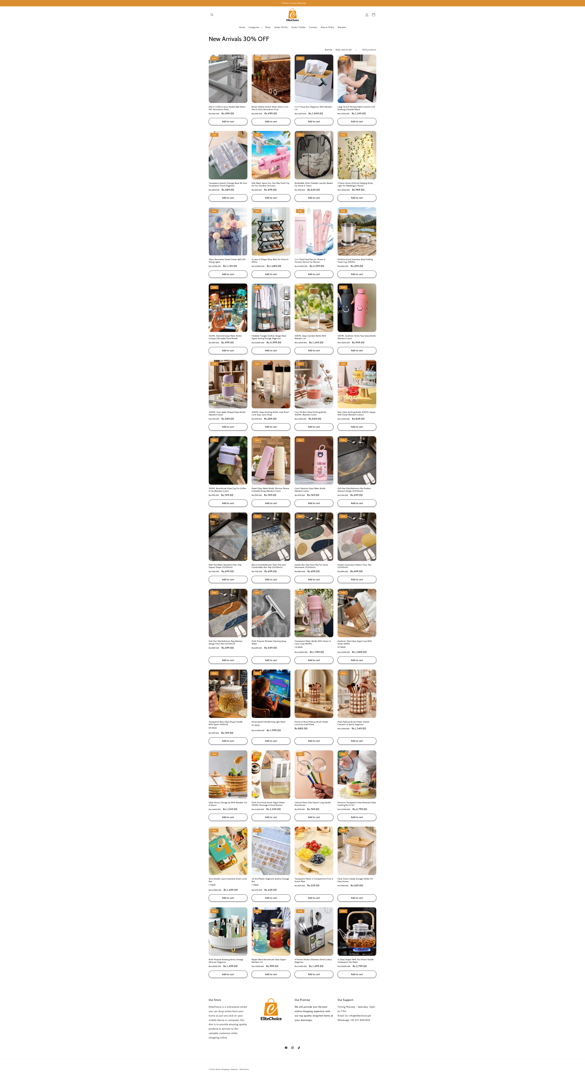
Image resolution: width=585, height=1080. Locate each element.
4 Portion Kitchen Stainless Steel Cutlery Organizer (313, 960)
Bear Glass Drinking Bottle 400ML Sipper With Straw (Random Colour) (357, 413)
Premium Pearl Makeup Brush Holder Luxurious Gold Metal (311, 723)
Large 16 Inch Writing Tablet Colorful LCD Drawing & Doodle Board (356, 108)
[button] (212, 14)
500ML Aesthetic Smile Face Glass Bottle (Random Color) (357, 337)
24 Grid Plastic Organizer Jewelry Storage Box (270, 880)
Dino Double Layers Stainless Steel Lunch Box (228, 880)
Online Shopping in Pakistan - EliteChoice (232, 1069)
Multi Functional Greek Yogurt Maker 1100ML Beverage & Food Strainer (268, 803)
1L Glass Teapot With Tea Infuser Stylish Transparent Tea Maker (356, 960)
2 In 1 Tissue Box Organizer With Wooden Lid (313, 108)
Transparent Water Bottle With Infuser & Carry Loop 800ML (313, 642)
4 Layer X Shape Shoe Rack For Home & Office (270, 260)
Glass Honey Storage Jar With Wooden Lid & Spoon (228, 803)
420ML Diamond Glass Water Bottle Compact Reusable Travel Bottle (225, 337)
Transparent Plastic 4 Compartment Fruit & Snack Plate (314, 880)
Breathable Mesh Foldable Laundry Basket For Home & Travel (314, 184)
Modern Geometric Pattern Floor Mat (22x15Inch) (354, 566)
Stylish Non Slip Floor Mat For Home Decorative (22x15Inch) (311, 566)
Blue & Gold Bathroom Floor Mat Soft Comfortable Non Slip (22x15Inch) (269, 566)
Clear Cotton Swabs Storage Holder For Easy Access (355, 880)
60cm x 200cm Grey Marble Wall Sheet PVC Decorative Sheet (227, 108)
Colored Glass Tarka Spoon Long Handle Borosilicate (313, 803)
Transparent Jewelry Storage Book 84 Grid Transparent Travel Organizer (228, 184)
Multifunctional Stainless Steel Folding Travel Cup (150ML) (355, 260)
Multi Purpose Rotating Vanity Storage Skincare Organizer (226, 960)
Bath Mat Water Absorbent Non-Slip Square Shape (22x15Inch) (225, 566)
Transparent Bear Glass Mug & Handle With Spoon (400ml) (226, 723)
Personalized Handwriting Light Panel (268, 722)
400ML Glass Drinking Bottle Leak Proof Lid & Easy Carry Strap (270, 413)
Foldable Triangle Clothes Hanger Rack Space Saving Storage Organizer (269, 337)
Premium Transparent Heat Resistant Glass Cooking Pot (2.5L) (357, 803)
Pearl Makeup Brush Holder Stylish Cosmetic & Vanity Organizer (353, 723)
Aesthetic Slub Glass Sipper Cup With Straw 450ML (355, 642)
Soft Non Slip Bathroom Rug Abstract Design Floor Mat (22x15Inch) (226, 642)
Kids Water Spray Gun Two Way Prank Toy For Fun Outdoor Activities (271, 184)
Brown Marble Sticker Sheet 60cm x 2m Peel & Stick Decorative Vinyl (270, 108)
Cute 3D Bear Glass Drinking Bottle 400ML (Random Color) (310, 413)
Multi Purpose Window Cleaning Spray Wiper (269, 642)
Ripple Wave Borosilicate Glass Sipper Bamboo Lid (269, 960)
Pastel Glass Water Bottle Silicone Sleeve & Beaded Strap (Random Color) (270, 489)
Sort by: (328, 49)
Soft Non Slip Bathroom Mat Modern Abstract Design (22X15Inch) (354, 489)
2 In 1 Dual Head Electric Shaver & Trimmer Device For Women (310, 260)
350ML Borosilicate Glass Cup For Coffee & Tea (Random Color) (227, 489)
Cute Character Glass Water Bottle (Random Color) (310, 489)
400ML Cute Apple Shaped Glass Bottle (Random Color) (227, 413)
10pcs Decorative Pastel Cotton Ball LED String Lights (227, 260)
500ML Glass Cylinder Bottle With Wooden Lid (310, 337)
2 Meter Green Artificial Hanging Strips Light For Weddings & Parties (355, 184)
